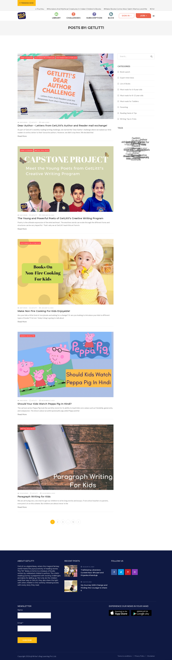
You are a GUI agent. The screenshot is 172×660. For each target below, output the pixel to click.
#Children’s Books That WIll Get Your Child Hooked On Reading (136, 9)
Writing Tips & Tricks (42, 150)
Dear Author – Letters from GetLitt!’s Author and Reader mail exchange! (62, 125)
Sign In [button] (126, 15)
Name (20, 610)
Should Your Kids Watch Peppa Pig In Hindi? (45, 403)
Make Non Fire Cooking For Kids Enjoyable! (44, 311)
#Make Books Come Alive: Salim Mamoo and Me (83, 9)
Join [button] (143, 15)
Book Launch (125, 72)
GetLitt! (34, 122)
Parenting (124, 107)
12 (73, 522)
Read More (22, 136)
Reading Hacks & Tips (27, 336)
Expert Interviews (26, 57)
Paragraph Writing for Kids (34, 496)
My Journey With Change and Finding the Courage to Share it (94, 588)
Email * (20, 623)
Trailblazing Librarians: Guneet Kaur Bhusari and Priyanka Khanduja (92, 572)
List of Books (125, 84)
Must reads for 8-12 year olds (66, 57)
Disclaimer (151, 656)
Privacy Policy (140, 656)
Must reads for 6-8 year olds (44, 57)
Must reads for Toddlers (129, 101)
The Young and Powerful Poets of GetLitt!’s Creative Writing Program (60, 218)
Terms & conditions (124, 656)
